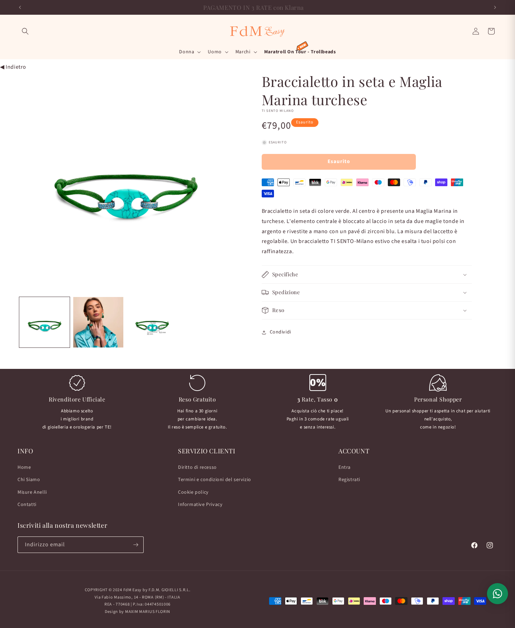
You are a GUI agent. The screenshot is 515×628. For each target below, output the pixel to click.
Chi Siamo (29, 479)
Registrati (349, 479)
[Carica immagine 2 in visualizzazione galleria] (98, 322)
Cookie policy (193, 492)
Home (24, 467)
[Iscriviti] (135, 544)
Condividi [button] (280, 332)
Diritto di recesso (197, 467)
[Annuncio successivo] (495, 7)
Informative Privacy (200, 504)
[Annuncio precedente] (20, 7)
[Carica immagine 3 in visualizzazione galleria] (152, 322)
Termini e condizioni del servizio (214, 479)
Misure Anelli (32, 492)
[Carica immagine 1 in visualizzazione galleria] (44, 322)
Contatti (27, 504)
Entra (344, 467)
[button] (25, 31)
